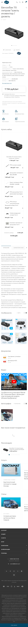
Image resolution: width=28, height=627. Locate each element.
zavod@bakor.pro (15, 564)
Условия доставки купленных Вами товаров (9, 518)
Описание (6, 247)
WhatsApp (21, 571)
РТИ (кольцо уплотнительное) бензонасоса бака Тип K (12, 203)
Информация (5, 549)
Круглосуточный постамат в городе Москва (9, 484)
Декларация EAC (12, 360)
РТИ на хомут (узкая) (15, 165)
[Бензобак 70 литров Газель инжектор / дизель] (14, 33)
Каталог (4, 530)
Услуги (3, 538)
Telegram (10, 571)
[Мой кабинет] (22, 2)
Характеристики (18, 247)
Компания (4, 545)
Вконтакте (6, 571)
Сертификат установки (14, 356)
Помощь (4, 553)
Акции (3, 534)
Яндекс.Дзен (14, 575)
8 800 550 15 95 (14, 559)
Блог (2, 541)
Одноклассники (17, 571)
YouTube (14, 571)
